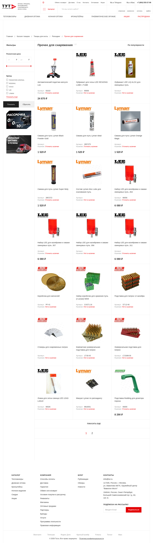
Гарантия (44, 487)
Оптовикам (95, 2)
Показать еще (12, 97)
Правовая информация (50, 525)
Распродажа (144, 16)
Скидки (15, 495)
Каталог (16, 475)
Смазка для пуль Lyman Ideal (88, 136)
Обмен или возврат (48, 491)
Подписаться (133, 510)
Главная (9, 36)
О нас (79, 2)
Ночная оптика (55, 16)
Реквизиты (44, 498)
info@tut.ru (108, 479)
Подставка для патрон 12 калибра (129, 296)
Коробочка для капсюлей (49, 296)
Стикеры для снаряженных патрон (53, 347)
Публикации (83, 479)
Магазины (44, 502)
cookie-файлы (28, 530)
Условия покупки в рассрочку (53, 495)
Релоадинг (56, 36)
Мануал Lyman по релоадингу (89, 398)
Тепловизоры (9, 16)
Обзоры (81, 483)
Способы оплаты (47, 479)
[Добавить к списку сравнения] (68, 54)
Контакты (86, 2)
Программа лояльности (50, 522)
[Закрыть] (37, 531)
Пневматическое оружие (103, 16)
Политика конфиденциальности (91, 538)
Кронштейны (77, 16)
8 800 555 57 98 (132, 465)
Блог (80, 475)
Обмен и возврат (60, 2)
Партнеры (44, 510)
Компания (45, 475)
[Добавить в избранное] (68, 59)
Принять (29, 539)
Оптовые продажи (48, 506)
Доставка (71, 2)
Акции (103, 2)
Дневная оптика (32, 16)
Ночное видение (19, 491)
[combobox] (137, 45)
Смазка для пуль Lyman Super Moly (53, 189)
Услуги (43, 518)
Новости (81, 487)
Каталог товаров (23, 36)
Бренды (43, 514)
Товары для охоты (41, 36)
